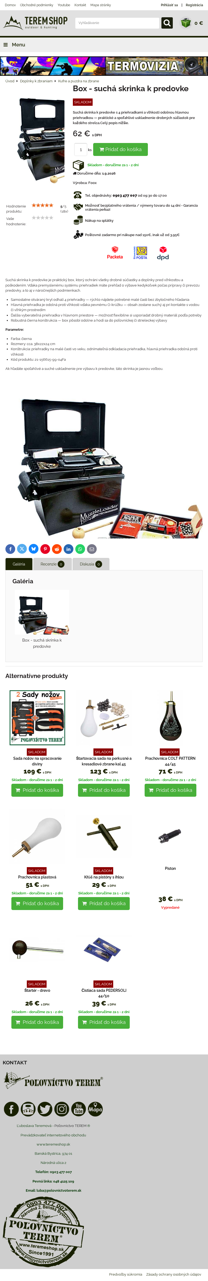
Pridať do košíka (123, 149)
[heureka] (28, 1116)
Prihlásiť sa (169, 5)
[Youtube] (78, 1116)
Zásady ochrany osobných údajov (173, 1274)
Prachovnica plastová (37, 877)
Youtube (64, 5)
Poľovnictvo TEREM (70, 1126)
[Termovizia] (104, 75)
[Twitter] (45, 1116)
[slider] (42, 205)
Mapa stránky (100, 5)
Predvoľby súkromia (125, 1274)
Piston (170, 868)
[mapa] (95, 1116)
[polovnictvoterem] (53, 1089)
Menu (18, 44)
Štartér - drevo (37, 990)
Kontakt (80, 5)
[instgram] (62, 1116)
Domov (10, 5)
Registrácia (194, 5)
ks (90, 150)
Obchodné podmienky (36, 5)
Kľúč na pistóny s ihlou (104, 877)
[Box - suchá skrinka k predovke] (37, 138)
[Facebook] (11, 1116)
